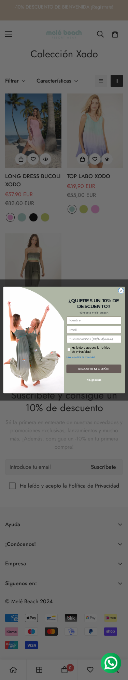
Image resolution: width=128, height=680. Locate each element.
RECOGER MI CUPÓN (93, 368)
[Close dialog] (121, 290)
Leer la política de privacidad (81, 357)
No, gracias (93, 380)
